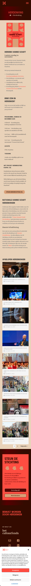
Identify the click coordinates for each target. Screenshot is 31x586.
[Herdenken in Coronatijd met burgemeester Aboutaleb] (15, 384)
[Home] (10, 15)
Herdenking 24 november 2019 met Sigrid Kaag (14, 439)
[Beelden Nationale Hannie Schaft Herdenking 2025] (15, 270)
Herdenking (17, 15)
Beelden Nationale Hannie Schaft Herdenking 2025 (14, 279)
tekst (10, 245)
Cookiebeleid (14, 583)
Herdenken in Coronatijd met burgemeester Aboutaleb (15, 393)
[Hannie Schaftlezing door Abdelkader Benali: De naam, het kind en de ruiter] (15, 338)
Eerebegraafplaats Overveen (15, 76)
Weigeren (15, 575)
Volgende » (23, 446)
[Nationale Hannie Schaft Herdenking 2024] (15, 292)
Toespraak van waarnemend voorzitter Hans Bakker (15, 325)
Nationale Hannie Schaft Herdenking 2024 (13, 302)
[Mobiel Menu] (27, 3)
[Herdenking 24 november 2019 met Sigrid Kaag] (15, 429)
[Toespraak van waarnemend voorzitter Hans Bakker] (15, 315)
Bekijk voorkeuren (15, 580)
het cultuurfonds (10, 532)
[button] (28, 550)
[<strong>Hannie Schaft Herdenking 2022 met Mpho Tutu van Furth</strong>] (15, 361)
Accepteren (15, 570)
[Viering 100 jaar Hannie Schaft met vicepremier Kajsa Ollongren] (15, 407)
